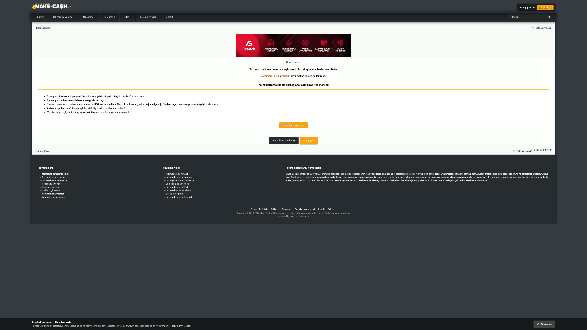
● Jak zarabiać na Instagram (178, 177)
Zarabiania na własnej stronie (372, 180)
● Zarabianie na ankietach (176, 184)
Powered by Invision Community (293, 216)
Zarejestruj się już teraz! (293, 125)
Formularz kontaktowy (284, 140)
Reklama (332, 209)
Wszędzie (537, 17)
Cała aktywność (148, 17)
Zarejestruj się (545, 7)
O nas (254, 209)
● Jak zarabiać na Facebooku (178, 190)
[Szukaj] (549, 17)
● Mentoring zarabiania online (55, 174)
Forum (40, 17)
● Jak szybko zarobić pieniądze (179, 180)
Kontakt (169, 17)
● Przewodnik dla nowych (176, 174)
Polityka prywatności (305, 209)
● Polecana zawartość (50, 184)
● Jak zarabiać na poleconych (178, 197)
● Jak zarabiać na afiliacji (176, 187)
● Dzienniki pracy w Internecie (54, 177)
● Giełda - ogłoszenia (50, 190)
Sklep (126, 17)
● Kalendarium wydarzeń (52, 194)
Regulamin (287, 209)
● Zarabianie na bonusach (52, 197)
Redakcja (263, 209)
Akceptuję (545, 324)
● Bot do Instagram (173, 194)
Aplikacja (275, 209)
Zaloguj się (526, 7)
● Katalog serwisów (49, 187)
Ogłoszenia (109, 17)
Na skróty (88, 17)
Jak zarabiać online (62, 17)
